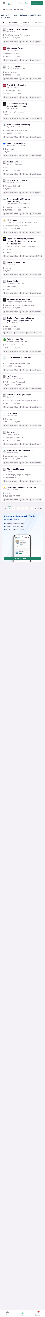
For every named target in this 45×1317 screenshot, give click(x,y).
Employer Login (24, 3)
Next (40, 508)
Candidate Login (37, 3)
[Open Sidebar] (4, 3)
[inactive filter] (3, 22)
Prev (5, 508)
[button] (22, 537)
